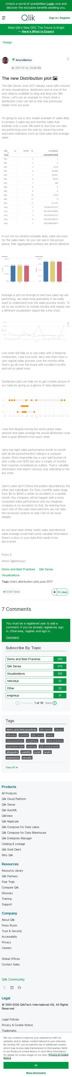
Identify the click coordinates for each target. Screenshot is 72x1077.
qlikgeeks (12, 752)
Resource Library (12, 870)
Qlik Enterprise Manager (17, 838)
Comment (12, 637)
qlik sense (46, 729)
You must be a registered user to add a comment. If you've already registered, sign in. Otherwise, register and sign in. (35, 627)
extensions (12, 757)
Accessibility (9, 936)
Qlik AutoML (9, 810)
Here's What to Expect (38, 31)
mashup (31, 746)
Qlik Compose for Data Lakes (20, 827)
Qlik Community (13, 979)
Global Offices (11, 959)
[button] (68, 59)
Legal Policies (10, 1019)
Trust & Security (12, 931)
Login (50, 3)
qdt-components (49, 746)
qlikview (11, 735)
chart (13, 581)
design (59, 729)
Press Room (9, 925)
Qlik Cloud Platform (14, 799)
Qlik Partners (10, 876)
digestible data (15, 746)
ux (42, 740)
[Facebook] (19, 987)
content (23, 735)
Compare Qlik (10, 887)
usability (26, 752)
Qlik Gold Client (11, 849)
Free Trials (8, 882)
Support (7, 904)
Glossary (7, 893)
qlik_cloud (37, 735)
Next (48, 703)
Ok (36, 1065)
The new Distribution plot (27, 78)
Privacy (6, 942)
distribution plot (28, 581)
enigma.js (13, 695)
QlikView (7, 816)
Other (11, 688)
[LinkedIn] (12, 987)
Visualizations (11, 575)
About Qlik (8, 920)
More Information (36, 1072)
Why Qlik (7, 855)
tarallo (47, 752)
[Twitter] (4, 987)
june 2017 (46, 581)
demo (50, 735)
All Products (9, 793)
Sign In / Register (59, 17)
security (27, 757)
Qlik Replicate (10, 821)
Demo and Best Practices (18, 569)
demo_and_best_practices (21, 729)
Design (7, 42)
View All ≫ (12, 767)
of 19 (40, 703)
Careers (7, 948)
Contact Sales (11, 964)
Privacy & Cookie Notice (17, 1025)
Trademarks (9, 1030)
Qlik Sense (46, 569)
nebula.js (13, 681)
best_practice (55, 740)
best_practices (14, 740)
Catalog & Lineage (13, 844)
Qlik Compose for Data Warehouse (24, 832)
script (37, 752)
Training (7, 898)
